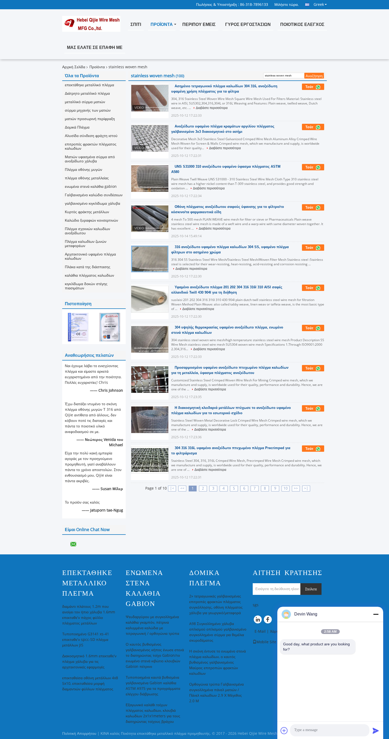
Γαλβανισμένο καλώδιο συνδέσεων (94, 195)
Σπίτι (135, 24)
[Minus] (376, 614)
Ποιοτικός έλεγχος (302, 24)
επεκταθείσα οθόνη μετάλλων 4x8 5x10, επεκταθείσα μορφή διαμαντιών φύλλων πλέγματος (90, 683)
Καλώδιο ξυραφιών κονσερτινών (91, 220)
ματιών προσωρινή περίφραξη (90, 119)
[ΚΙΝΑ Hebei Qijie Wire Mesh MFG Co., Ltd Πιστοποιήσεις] (78, 327)
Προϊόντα (162, 24)
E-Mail (260, 631)
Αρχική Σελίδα (73, 67)
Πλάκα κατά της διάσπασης (87, 267)
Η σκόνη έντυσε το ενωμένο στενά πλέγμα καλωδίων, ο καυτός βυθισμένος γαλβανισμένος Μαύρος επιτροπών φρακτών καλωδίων (217, 662)
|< (172, 488)
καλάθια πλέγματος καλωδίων (89, 275)
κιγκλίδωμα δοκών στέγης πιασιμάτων (86, 286)
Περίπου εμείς (199, 24)
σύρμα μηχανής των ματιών (88, 110)
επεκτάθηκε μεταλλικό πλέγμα (89, 85)
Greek (319, 4)
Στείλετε (311, 589)
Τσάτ (309, 87)
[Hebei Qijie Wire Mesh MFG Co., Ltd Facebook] (268, 620)
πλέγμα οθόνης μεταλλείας (87, 178)
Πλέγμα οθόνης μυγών (83, 169)
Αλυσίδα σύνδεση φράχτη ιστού (91, 136)
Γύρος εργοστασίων (248, 24)
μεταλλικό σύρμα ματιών (85, 102)
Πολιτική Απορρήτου (79, 733)
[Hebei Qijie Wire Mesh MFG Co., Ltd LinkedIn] (258, 620)
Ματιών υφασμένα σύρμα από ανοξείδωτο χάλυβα (90, 159)
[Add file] (284, 730)
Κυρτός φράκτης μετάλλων (87, 212)
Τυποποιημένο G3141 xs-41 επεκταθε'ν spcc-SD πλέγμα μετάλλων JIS (85, 639)
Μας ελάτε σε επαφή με (95, 47)
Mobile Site (266, 642)
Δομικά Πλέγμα (77, 127)
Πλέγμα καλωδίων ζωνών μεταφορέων (85, 243)
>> (296, 488)
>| (306, 488)
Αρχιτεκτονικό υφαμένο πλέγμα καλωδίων (90, 256)
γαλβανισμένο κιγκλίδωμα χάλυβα (92, 203)
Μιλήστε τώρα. (286, 4)
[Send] (376, 730)
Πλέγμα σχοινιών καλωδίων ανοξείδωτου (87, 231)
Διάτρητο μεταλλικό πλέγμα (87, 93)
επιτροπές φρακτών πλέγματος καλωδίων (90, 146)
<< (182, 488)
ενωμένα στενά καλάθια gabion (91, 186)
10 (285, 488)
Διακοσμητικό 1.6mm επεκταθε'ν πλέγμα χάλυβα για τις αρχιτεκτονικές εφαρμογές (89, 661)
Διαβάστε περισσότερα (212, 108)
